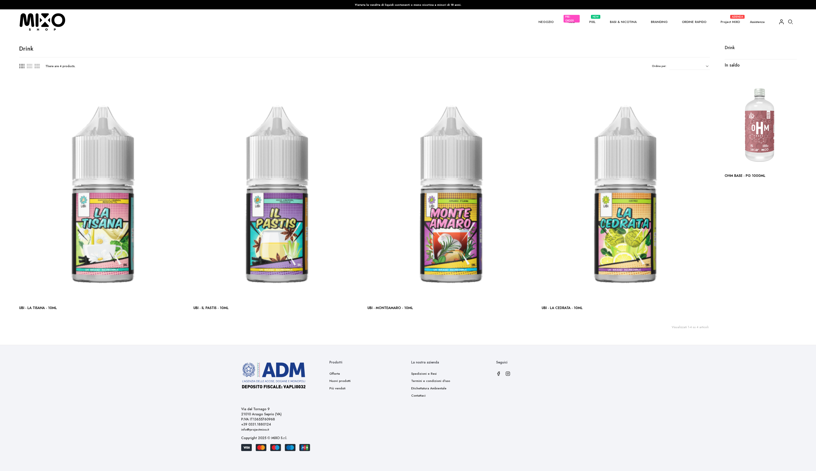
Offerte (334, 373)
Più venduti (337, 388)
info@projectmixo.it (255, 429)
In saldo (732, 65)
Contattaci (418, 395)
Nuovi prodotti (340, 381)
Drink (730, 48)
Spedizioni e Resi (424, 373)
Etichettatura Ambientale (428, 388)
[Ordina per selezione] (689, 66)
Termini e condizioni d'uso (430, 381)
